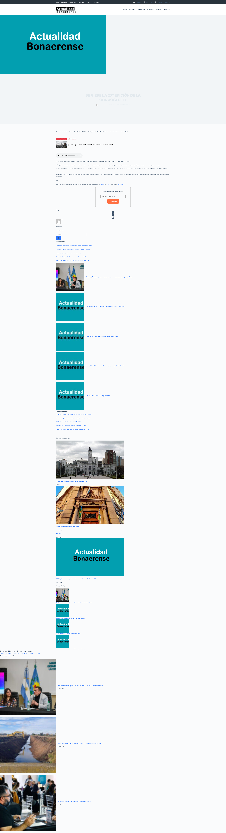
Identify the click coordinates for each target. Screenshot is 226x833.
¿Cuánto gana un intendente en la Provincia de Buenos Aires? (71, 481)
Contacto (96, 2)
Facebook (102, 184)
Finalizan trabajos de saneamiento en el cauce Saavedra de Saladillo (73, 249)
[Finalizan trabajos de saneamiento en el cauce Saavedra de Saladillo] (28, 745)
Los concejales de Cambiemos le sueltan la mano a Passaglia (105, 306)
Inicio (57, 2)
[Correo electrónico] (113, 218)
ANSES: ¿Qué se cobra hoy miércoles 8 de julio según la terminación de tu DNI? (76, 579)
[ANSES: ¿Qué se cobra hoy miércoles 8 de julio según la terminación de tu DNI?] (90, 557)
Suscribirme (113, 201)
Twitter (107, 184)
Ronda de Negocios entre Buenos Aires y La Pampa (68, 253)
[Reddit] (113, 214)
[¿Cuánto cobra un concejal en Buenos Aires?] (90, 505)
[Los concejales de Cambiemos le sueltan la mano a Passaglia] (70, 307)
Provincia (88, 2)
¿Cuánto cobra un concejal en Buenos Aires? (67, 526)
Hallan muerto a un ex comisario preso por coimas (102, 336)
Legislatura (72, 2)
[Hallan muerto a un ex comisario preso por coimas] (70, 336)
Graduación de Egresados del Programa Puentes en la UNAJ (71, 256)
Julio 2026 (59, 533)
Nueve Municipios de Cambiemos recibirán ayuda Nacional (105, 366)
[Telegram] (113, 217)
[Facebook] (113, 211)
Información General (123, 105)
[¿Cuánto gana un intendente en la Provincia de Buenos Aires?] (90, 460)
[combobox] (71, 234)
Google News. (121, 184)
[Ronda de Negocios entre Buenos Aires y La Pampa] (28, 802)
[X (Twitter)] (113, 213)
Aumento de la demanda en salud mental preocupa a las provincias (72, 260)
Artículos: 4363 (60, 230)
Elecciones (64, 2)
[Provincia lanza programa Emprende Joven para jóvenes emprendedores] (70, 277)
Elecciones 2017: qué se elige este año (98, 396)
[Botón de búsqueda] (58, 238)
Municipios (81, 2)
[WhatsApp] (113, 215)
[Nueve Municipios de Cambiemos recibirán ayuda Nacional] (70, 366)
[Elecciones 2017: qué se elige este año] (70, 396)
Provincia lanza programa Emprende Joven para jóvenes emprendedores (74, 245)
